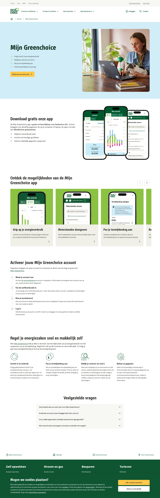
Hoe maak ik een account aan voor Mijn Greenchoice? (59, 407)
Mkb (24, 3)
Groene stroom (49, 472)
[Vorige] (140, 182)
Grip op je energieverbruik (28, 229)
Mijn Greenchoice (31, 19)
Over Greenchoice (147, 455)
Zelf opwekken (16, 466)
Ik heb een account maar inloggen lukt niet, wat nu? (59, 413)
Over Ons (146, 3)
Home (19, 19)
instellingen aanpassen (37, 492)
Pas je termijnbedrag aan (118, 229)
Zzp (18, 3)
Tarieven (125, 466)
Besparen (88, 466)
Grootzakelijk (33, 3)
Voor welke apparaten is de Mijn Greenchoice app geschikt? (61, 419)
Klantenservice (134, 3)
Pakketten (123, 472)
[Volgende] (147, 182)
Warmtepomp (86, 472)
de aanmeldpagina (28, 280)
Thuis (12, 3)
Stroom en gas (53, 466)
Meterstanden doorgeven (72, 229)
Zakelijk (59, 455)
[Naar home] (14, 11)
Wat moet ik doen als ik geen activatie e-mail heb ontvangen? (62, 426)
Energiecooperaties (12, 472)
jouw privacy (90, 487)
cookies (65, 487)
